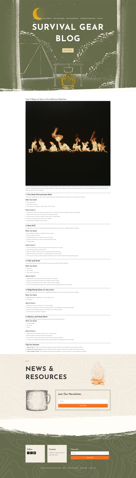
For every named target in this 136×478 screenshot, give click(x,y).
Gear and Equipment (72, 18)
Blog (40, 18)
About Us (100, 18)
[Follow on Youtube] (34, 453)
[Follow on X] (31, 453)
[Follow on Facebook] (28, 453)
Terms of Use (92, 468)
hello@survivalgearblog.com (57, 452)
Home (35, 18)
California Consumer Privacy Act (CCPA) (50, 468)
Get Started (68, 50)
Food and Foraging (58, 18)
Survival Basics (47, 18)
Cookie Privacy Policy (73, 468)
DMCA (64, 468)
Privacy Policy (83, 468)
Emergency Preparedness (87, 18)
